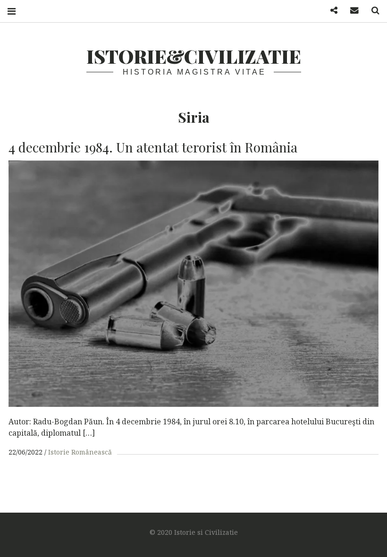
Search (371, 10)
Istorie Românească (80, 451)
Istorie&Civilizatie (193, 55)
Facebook (330, 10)
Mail (351, 10)
